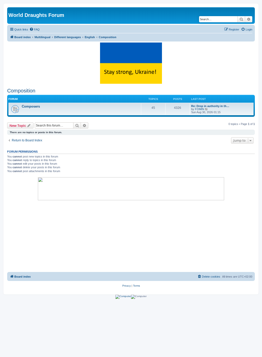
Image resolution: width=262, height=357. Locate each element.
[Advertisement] (131, 236)
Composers (31, 106)
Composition (21, 90)
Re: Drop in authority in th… (210, 106)
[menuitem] (34, 29)
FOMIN (199, 109)
